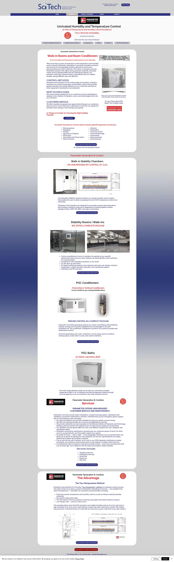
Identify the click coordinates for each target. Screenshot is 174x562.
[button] (113, 77)
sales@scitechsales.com (99, 554)
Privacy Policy (79, 559)
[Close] (171, 558)
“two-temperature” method (92, 487)
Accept (165, 559)
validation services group (68, 428)
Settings (155, 559)
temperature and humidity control (74, 84)
